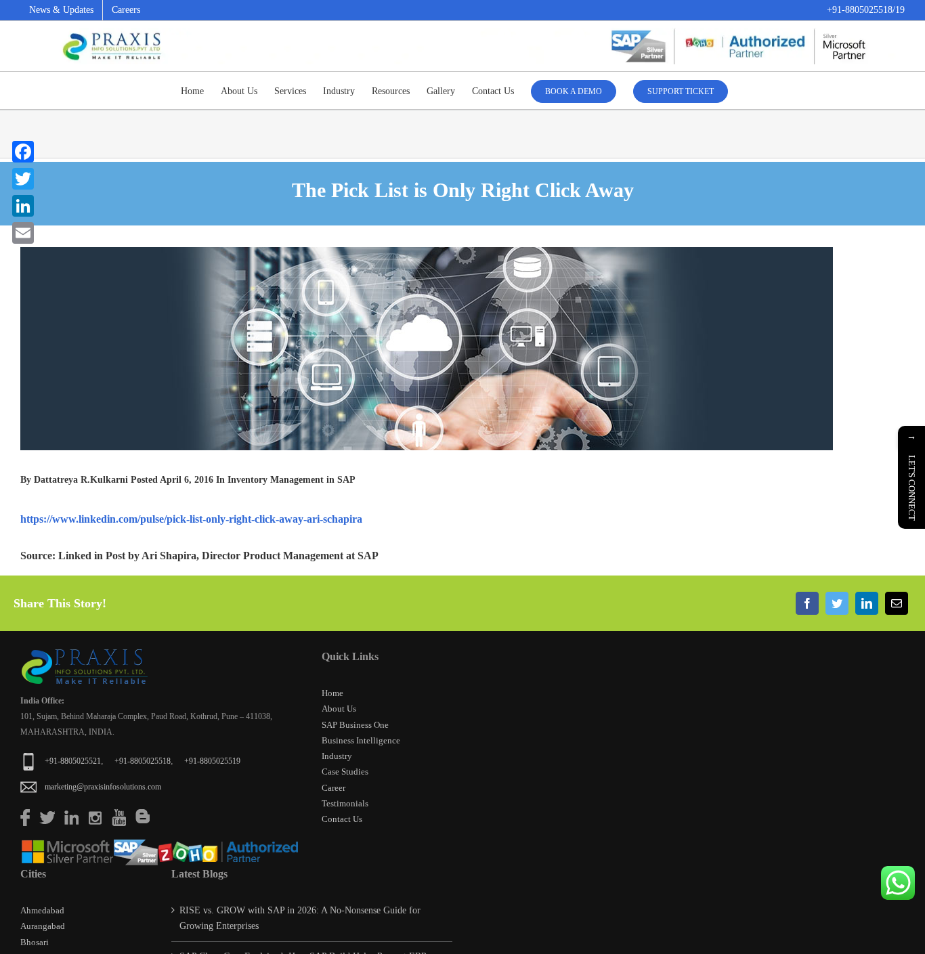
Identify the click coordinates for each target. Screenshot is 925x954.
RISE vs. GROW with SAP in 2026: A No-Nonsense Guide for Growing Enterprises (300, 918)
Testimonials (345, 803)
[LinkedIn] (867, 603)
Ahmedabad (42, 910)
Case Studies (345, 771)
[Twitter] (837, 603)
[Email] (896, 603)
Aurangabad (42, 926)
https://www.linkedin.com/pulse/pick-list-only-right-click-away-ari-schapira (191, 519)
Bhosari (34, 942)
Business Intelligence (361, 740)
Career (333, 788)
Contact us (342, 819)
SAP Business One (355, 725)
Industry (337, 756)
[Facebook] (807, 603)
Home (332, 693)
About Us (339, 708)
